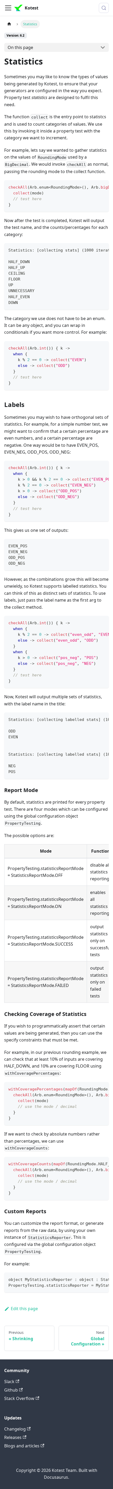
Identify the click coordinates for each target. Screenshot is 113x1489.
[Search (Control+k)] (104, 8)
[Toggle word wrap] (92, 186)
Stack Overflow (19, 1398)
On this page (20, 47)
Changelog (15, 1429)
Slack (9, 1381)
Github (11, 1390)
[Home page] (9, 24)
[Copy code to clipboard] (102, 186)
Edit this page (24, 1308)
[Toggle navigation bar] (8, 8)
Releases (13, 1437)
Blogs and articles (21, 1446)
